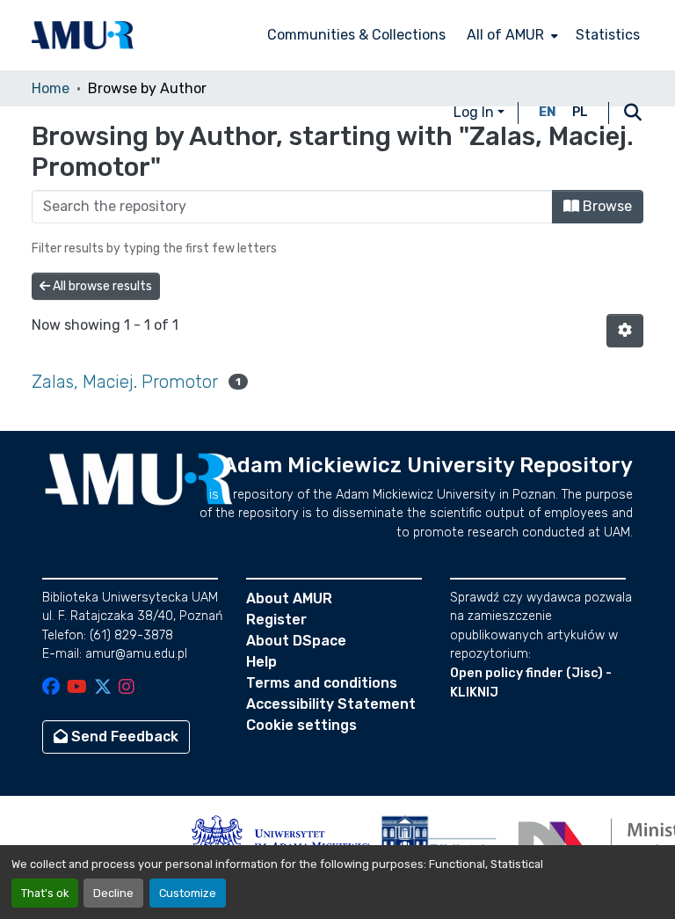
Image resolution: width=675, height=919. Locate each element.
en (547, 112)
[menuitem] (510, 35)
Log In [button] (475, 112)
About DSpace (296, 640)
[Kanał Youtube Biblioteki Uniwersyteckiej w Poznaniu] (77, 688)
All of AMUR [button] (505, 34)
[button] (83, 35)
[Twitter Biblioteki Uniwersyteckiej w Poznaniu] (103, 688)
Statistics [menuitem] (608, 34)
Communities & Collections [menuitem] (356, 34)
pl (580, 112)
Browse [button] (605, 206)
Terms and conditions (321, 683)
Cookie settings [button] (301, 725)
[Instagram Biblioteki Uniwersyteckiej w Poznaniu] (126, 688)
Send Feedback (123, 736)
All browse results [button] (101, 286)
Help (261, 661)
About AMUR (289, 598)
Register (276, 619)
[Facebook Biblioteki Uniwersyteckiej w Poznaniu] (51, 688)
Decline (113, 893)
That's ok (45, 893)
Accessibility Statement (331, 704)
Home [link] (50, 88)
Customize (187, 893)
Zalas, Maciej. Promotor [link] (125, 381)
